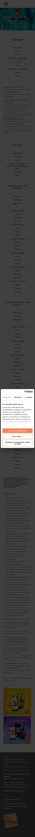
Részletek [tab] (17, 397)
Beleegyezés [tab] (6, 397)
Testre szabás (16, 436)
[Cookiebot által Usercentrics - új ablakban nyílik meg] (25, 392)
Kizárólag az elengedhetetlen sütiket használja (17, 443)
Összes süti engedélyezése (17, 430)
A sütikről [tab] (28, 397)
